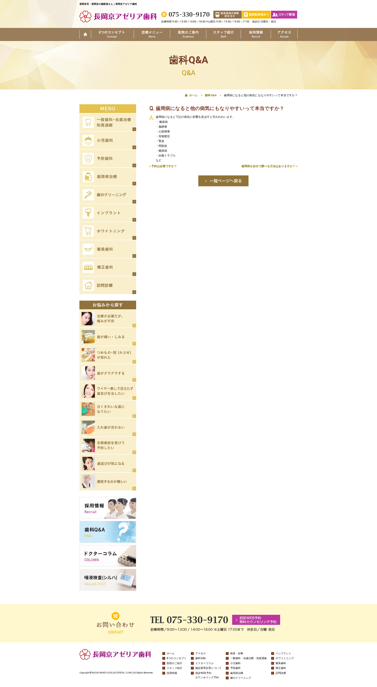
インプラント (283, 653)
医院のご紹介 (188, 34)
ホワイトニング (285, 658)
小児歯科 (235, 663)
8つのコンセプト (112, 34)
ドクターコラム (204, 663)
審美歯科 (281, 663)
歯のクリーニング (240, 677)
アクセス (284, 34)
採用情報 (256, 34)
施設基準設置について (208, 668)
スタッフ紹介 (223, 34)
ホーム (85, 34)
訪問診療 (281, 673)
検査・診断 (236, 653)
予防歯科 (235, 668)
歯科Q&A (211, 95)
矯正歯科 (281, 668)
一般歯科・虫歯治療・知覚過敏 (248, 658)
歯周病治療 (236, 673)
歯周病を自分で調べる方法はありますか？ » (270, 166)
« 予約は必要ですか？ (163, 166)
